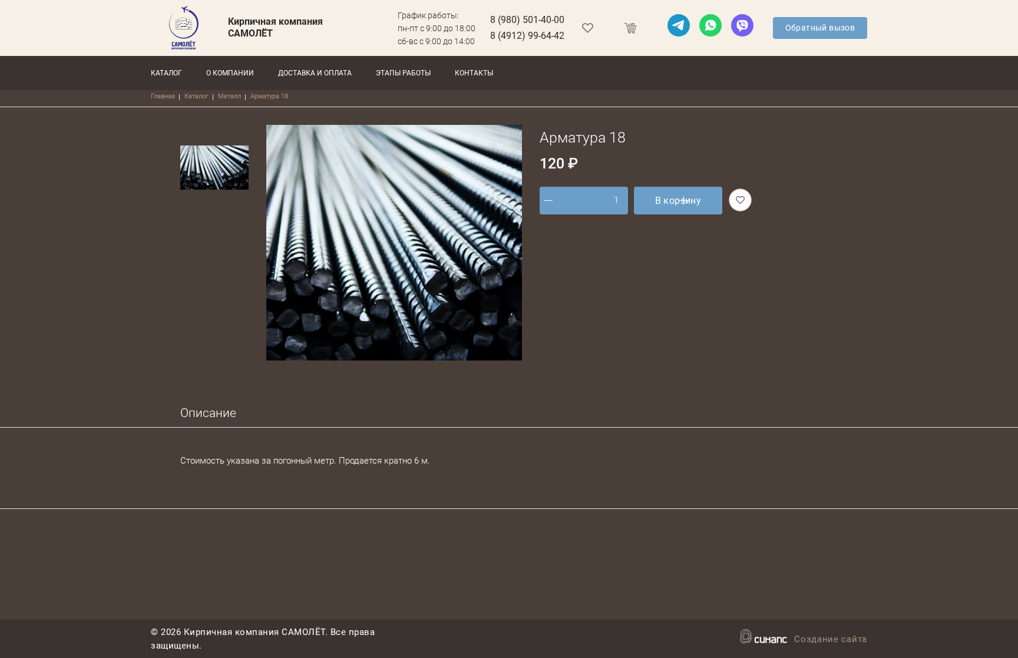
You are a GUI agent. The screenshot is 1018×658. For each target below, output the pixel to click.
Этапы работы (403, 73)
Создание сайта (830, 639)
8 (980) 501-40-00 (527, 19)
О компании (230, 73)
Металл (229, 96)
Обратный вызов (820, 27)
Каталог (166, 73)
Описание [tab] (208, 413)
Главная (163, 96)
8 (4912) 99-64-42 (527, 35)
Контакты (474, 73)
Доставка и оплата (315, 73)
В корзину (678, 200)
